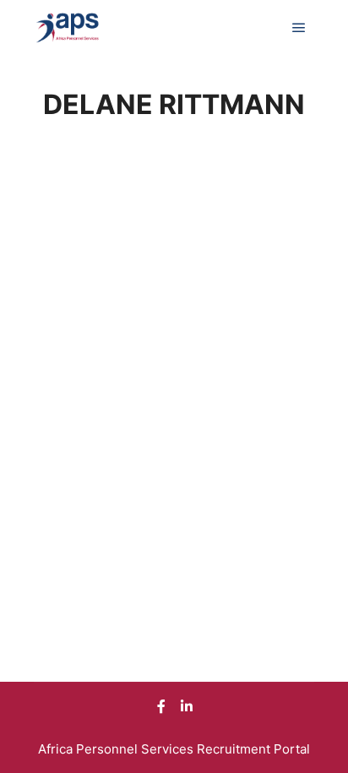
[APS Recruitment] (67, 28)
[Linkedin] (187, 706)
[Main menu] (299, 28)
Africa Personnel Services (117, 749)
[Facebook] (161, 706)
